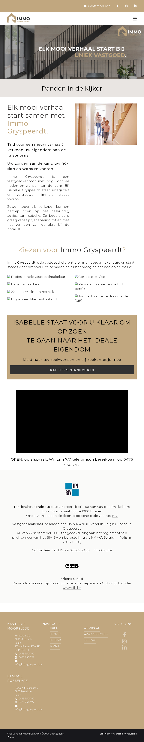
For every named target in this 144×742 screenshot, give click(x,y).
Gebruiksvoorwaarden (111, 733)
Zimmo (11, 737)
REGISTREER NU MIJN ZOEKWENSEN (72, 370)
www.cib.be (72, 588)
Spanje (55, 646)
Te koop (55, 634)
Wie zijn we (92, 628)
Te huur (55, 640)
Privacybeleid (130, 733)
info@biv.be (102, 550)
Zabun (59, 733)
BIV (115, 516)
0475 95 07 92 (26, 653)
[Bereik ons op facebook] (124, 636)
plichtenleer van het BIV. (32, 537)
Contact (90, 640)
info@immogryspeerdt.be (29, 664)
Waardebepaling (96, 634)
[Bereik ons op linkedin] (124, 649)
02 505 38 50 (80, 550)
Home (54, 628)
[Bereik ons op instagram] (124, 643)
